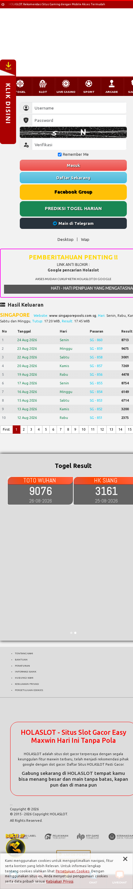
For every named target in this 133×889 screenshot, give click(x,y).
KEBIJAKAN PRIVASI (27, 684)
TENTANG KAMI (24, 653)
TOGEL (20, 91)
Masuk (73, 165)
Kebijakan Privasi (59, 881)
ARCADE (111, 91)
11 (93, 429)
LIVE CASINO (66, 91)
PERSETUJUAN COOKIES (29, 690)
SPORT (89, 91)
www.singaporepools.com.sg (72, 315)
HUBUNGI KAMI (24, 677)
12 (102, 429)
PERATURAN (22, 665)
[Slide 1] (71, 633)
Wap (85, 239)
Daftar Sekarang (73, 177)
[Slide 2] (75, 633)
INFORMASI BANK (25, 671)
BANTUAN (21, 659)
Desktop (66, 239)
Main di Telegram (76, 223)
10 (83, 429)
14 (120, 429)
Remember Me (76, 154)
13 (111, 429)
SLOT (43, 91)
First (6, 429)
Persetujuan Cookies (72, 871)
